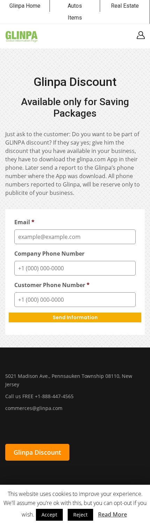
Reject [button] (80, 514)
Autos (75, 5)
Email (24, 222)
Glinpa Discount (37, 452)
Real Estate (125, 5)
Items (75, 17)
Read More (112, 514)
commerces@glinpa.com (33, 408)
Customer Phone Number (52, 285)
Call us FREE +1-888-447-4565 (39, 396)
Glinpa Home (24, 5)
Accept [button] (49, 514)
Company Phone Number (49, 253)
